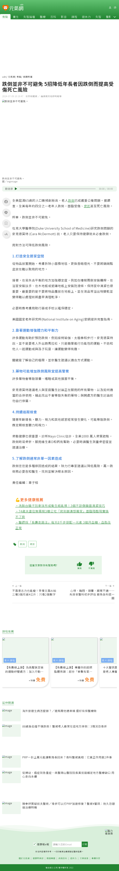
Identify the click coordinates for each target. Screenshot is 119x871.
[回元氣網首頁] (16, 7)
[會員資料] (110, 7)
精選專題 (51, 858)
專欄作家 (96, 858)
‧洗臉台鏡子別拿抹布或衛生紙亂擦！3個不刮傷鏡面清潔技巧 (60, 505)
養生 (16, 17)
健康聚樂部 (38, 858)
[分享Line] (6, 212)
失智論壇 (29, 17)
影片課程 (9, 660)
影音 (64, 17)
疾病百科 (62, 858)
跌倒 (71, 200)
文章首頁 (84, 858)
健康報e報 (43, 844)
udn (4, 76)
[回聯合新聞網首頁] (5, 8)
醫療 (43, 17)
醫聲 (109, 17)
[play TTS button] (16, 188)
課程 (74, 17)
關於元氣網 (24, 858)
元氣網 (11, 76)
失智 (98, 17)
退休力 (86, 17)
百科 (53, 17)
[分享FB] (6, 201)
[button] (114, 16)
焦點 (5, 17)
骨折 (87, 206)
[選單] (115, 7)
